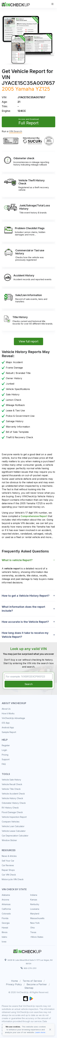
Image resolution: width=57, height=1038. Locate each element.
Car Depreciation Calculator (15, 835)
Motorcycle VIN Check (13, 879)
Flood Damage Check (12, 812)
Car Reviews (8, 865)
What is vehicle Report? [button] (17, 560)
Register (6, 745)
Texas (33, 932)
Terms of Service (32, 980)
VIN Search (15, 131)
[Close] (50, 1030)
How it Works (8, 713)
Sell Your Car (8, 860)
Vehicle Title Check (11, 789)
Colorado (6, 913)
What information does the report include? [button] (23, 608)
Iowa (4, 941)
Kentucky (34, 904)
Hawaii (5, 927)
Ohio (32, 927)
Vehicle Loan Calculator (13, 826)
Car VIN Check (9, 874)
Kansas (33, 899)
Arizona (5, 899)
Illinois (4, 932)
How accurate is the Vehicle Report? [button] (25, 621)
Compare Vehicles (10, 821)
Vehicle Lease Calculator (14, 831)
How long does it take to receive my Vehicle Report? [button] (25, 634)
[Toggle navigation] (52, 4)
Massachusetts (37, 918)
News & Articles (9, 856)
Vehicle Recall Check (12, 784)
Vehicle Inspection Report (14, 817)
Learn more (40, 1032)
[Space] (27, 950)
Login (4, 750)
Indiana (33, 895)
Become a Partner (37, 984)
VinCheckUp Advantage (13, 718)
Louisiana (34, 909)
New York (35, 923)
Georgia (6, 923)
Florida (5, 918)
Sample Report (9, 732)
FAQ (4, 764)
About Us (6, 709)
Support (6, 759)
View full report (28, 341)
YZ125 (43, 89)
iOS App (6, 723)
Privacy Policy (14, 984)
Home (14, 980)
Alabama (6, 895)
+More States (36, 937)
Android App (8, 727)
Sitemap (28, 987)
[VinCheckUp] (16, 4)
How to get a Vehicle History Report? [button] (25, 595)
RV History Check (10, 807)
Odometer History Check (14, 803)
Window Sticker (9, 840)
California (6, 909)
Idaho (4, 937)
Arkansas (6, 904)
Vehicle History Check (12, 798)
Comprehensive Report (34, 516)
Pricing (5, 754)
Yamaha (24, 89)
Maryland (34, 913)
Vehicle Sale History (11, 779)
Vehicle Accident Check (13, 793)
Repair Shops (8, 870)
